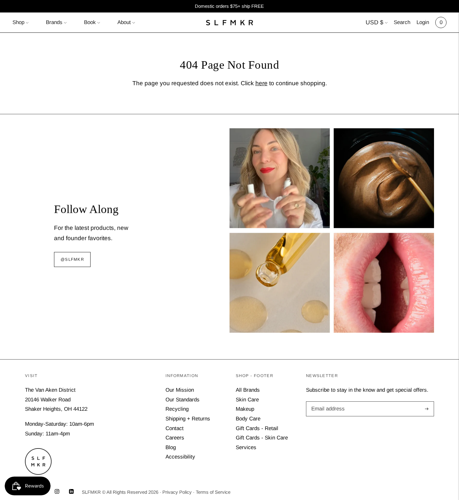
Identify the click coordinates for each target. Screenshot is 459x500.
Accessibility (180, 457)
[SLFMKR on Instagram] (57, 492)
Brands (54, 22)
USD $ (374, 22)
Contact (174, 428)
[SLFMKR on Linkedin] (71, 492)
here (261, 83)
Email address (327, 402)
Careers (174, 438)
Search (402, 22)
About (124, 22)
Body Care (248, 419)
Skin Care (247, 400)
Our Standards (182, 400)
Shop (18, 22)
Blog (170, 447)
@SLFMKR (72, 259)
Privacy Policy (177, 492)
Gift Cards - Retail (257, 428)
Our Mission (179, 390)
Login (423, 22)
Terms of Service (213, 492)
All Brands (248, 390)
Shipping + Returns (187, 419)
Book (90, 22)
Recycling (177, 409)
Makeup (245, 409)
